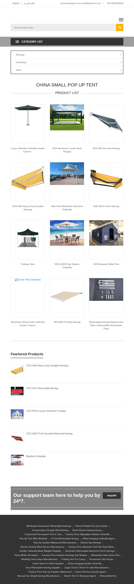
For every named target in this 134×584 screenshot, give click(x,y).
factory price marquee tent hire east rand (91, 547)
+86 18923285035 (115, 3)
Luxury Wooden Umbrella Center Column (28, 150)
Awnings (68, 54)
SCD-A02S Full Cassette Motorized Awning (49, 433)
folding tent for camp (73, 559)
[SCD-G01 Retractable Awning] (17, 391)
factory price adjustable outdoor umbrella (88, 534)
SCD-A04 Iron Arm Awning (106, 148)
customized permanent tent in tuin (43, 534)
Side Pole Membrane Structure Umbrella (67, 208)
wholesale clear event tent (105, 555)
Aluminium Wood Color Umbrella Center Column (28, 324)
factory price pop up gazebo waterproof (49, 571)
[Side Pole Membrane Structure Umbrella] (67, 173)
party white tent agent (26, 555)
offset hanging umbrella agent (99, 538)
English (15, 3)
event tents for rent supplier (48, 563)
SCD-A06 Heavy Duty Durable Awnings (27, 208)
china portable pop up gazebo (91, 526)
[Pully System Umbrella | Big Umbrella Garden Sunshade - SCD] (67, 232)
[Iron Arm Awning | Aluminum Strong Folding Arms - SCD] (106, 121)
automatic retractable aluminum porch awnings (90, 551)
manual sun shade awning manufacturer (38, 576)
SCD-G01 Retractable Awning (42, 388)
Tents (68, 70)
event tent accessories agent (90, 571)
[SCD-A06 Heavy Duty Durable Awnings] (17, 370)
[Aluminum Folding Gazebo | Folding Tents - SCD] (28, 237)
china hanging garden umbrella (84, 563)
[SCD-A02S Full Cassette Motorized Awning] (17, 438)
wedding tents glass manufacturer (39, 559)
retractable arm (108, 576)
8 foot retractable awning (65, 538)
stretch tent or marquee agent (80, 576)
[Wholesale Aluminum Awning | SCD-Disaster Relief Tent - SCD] (106, 232)
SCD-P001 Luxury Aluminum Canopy (46, 410)
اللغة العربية (29, 3)
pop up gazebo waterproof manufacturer (55, 542)
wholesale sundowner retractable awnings (48, 526)
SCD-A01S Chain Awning (106, 206)
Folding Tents (28, 264)
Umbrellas (68, 62)
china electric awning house (87, 530)
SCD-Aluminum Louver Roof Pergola (67, 150)
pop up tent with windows (33, 538)
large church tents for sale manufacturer (86, 567)
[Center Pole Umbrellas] (28, 279)
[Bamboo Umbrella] (17, 460)
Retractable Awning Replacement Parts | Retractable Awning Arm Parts (106, 325)
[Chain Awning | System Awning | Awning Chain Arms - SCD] (106, 179)
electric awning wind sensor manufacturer (43, 547)
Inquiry (112, 495)
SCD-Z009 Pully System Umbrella (67, 266)
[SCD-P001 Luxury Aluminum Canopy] (17, 414)
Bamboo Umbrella (35, 456)
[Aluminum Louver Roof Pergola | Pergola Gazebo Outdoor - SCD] (67, 117)
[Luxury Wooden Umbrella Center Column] (28, 115)
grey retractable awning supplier (42, 567)
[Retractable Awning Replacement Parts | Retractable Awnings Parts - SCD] (106, 289)
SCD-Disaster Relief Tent (106, 264)
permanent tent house (101, 559)
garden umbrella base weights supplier (40, 551)
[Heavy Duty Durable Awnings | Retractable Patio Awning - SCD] (28, 179)
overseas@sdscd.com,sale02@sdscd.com (80, 3)
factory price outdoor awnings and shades (64, 555)
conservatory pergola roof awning (50, 530)
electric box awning (91, 542)
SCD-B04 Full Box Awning (67, 322)
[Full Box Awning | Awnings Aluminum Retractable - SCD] (67, 295)
